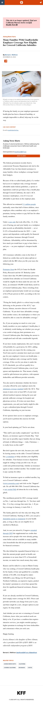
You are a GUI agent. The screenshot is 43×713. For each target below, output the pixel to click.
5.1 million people (29, 204)
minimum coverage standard (13, 389)
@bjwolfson (33, 652)
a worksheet (10, 456)
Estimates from (8, 269)
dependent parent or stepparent (14, 518)
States (30, 667)
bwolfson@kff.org (20, 152)
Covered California (10, 667)
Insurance (22, 667)
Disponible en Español (5, 61)
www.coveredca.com (11, 483)
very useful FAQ (10, 489)
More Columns (21, 156)
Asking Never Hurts (11, 140)
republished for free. (13, 130)
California (22, 664)
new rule (12, 222)
